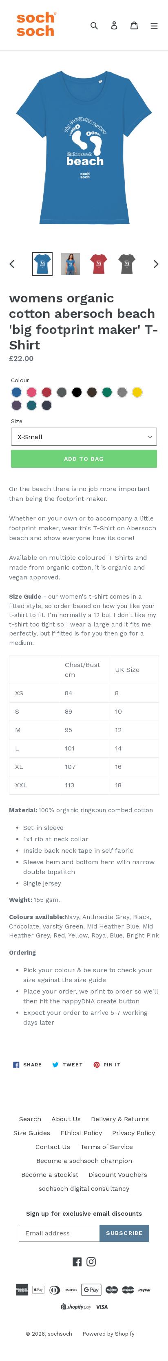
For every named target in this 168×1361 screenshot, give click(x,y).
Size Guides (31, 1133)
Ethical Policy (81, 1133)
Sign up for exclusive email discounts (84, 1213)
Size (16, 421)
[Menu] (154, 25)
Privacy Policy (133, 1133)
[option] (43, 264)
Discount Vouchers (117, 1174)
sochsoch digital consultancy (84, 1188)
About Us (66, 1119)
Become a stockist (49, 1174)
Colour (20, 380)
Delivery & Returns (120, 1119)
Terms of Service (106, 1147)
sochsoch (60, 1334)
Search (30, 1119)
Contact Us (52, 1147)
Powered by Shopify (108, 1334)
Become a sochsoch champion (84, 1161)
